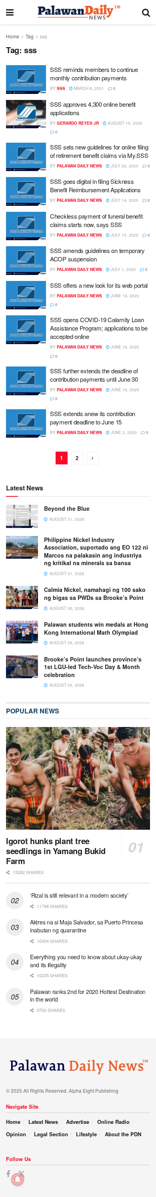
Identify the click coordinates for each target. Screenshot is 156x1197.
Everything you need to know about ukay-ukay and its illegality (86, 961)
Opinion (16, 1134)
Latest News (43, 1121)
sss (43, 36)
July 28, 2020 (124, 166)
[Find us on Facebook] (8, 1174)
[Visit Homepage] (78, 12)
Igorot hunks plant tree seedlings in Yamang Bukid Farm (56, 850)
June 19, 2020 (124, 296)
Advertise (77, 1121)
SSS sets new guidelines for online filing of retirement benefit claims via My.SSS (99, 151)
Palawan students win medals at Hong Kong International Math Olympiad (96, 628)
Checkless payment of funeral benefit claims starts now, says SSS (96, 220)
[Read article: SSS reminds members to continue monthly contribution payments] (26, 79)
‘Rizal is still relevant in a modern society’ (79, 895)
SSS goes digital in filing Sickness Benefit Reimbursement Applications (95, 185)
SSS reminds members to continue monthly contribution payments (94, 73)
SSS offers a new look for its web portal (99, 285)
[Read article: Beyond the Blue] (22, 516)
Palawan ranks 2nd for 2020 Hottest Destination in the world (88, 996)
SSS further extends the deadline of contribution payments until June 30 (94, 374)
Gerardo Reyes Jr (78, 123)
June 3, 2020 (123, 432)
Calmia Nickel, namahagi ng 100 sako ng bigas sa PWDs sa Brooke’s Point (95, 593)
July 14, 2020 (124, 200)
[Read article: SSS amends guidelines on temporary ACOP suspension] (26, 260)
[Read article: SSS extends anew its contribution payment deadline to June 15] (26, 423)
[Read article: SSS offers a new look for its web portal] (26, 295)
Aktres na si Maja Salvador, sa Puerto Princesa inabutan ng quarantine (86, 926)
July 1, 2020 (123, 269)
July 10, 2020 (124, 235)
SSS (61, 88)
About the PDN (123, 1134)
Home (12, 36)
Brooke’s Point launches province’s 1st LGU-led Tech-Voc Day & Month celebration (93, 667)
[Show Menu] (10, 12)
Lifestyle (86, 1134)
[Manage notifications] (17, 1179)
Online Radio (113, 1121)
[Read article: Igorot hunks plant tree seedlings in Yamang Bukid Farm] (78, 778)
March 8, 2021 (88, 88)
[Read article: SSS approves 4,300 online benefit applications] (26, 114)
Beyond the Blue (67, 508)
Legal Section (51, 1134)
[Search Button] (146, 12)
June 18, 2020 (124, 347)
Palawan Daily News (79, 166)
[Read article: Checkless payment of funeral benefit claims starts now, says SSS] (26, 226)
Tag (30, 36)
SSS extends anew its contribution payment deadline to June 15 (92, 417)
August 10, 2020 (124, 123)
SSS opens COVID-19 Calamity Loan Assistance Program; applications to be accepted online (99, 328)
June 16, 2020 (124, 389)
